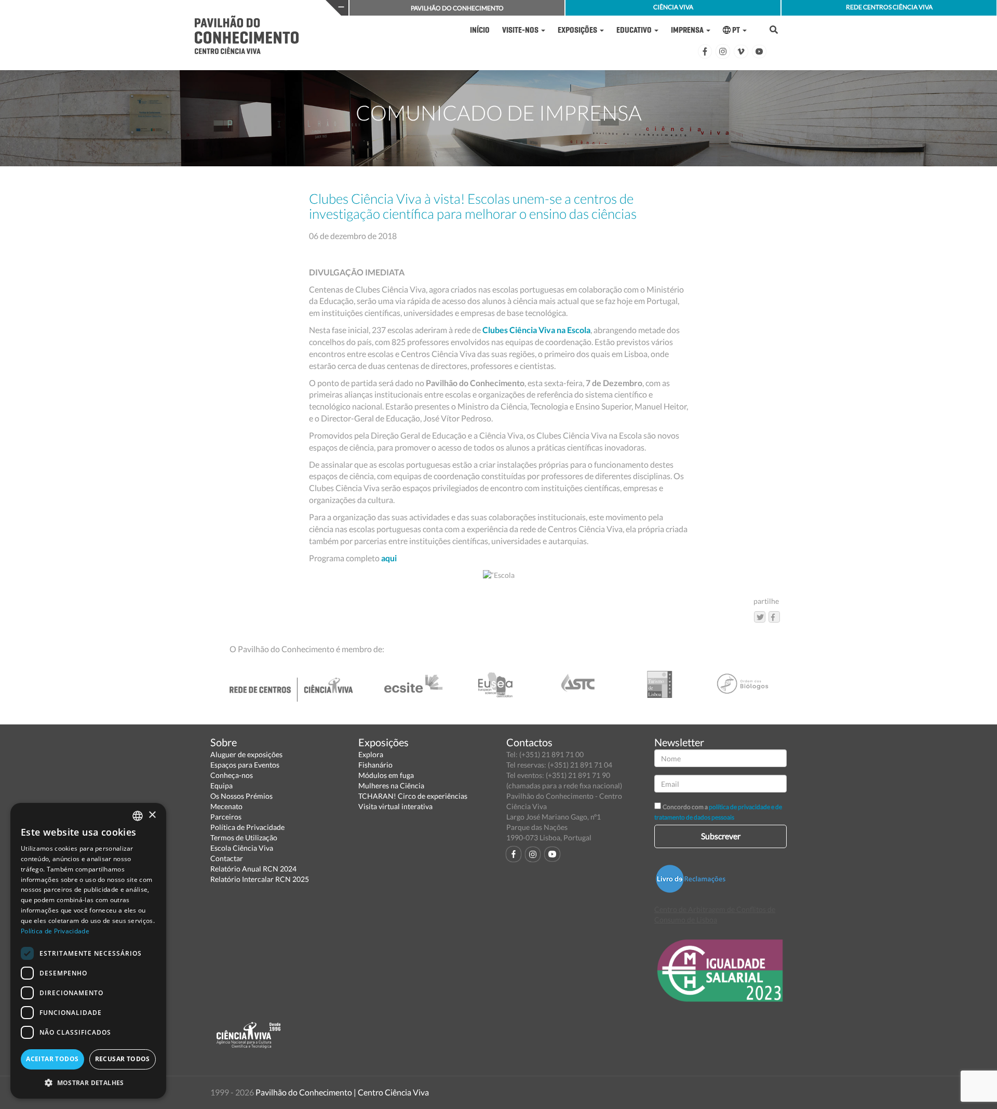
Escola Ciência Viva (241, 847)
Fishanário (375, 764)
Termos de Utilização (243, 837)
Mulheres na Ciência (391, 785)
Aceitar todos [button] (52, 1058)
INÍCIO (480, 29)
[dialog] (88, 951)
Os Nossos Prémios (241, 795)
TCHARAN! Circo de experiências (412, 795)
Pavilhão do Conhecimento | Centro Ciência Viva (342, 1092)
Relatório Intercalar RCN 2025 (259, 879)
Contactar (226, 858)
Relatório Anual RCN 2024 (253, 868)
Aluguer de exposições (246, 754)
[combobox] (137, 816)
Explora (370, 754)
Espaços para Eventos (244, 764)
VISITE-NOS (521, 29)
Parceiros (225, 816)
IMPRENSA (688, 29)
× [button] (152, 815)
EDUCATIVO (634, 29)
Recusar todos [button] (122, 1058)
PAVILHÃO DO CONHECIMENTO (457, 8)
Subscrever (720, 836)
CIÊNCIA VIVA (673, 7)
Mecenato (226, 806)
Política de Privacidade (247, 827)
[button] (88, 1082)
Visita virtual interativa (395, 806)
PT (736, 29)
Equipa (221, 785)
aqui (389, 558)
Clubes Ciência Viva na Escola (536, 330)
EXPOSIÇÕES (578, 29)
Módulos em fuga (386, 775)
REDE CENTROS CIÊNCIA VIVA (889, 7)
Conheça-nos (231, 775)
